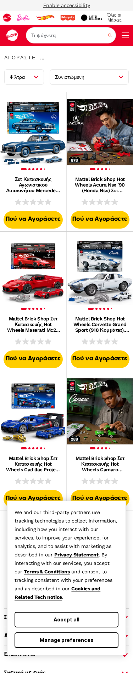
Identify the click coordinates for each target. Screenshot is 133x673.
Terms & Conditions (47, 571)
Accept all (66, 619)
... (42, 57)
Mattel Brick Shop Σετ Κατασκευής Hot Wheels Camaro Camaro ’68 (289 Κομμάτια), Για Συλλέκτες (100, 463)
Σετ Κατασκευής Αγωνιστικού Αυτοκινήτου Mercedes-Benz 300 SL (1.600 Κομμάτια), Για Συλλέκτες (33, 184)
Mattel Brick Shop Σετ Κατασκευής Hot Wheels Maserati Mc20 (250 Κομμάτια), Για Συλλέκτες (33, 324)
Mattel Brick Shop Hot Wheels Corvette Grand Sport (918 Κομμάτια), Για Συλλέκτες (100, 324)
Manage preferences (67, 640)
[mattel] (7, 18)
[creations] (91, 18)
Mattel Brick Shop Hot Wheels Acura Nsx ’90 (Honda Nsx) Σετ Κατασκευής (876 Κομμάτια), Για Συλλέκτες (100, 184)
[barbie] (23, 18)
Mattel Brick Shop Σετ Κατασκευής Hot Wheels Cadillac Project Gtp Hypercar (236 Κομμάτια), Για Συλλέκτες (33, 463)
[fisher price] (67, 18)
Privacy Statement (76, 554)
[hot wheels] (45, 18)
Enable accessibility (66, 5)
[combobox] (71, 35)
